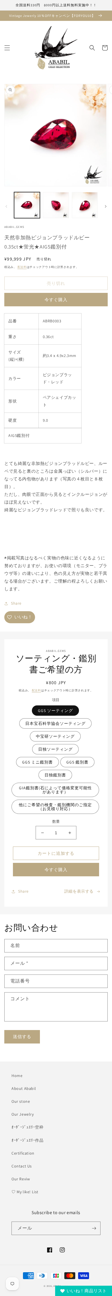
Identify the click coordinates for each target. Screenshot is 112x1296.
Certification (22, 1153)
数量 (56, 821)
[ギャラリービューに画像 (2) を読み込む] (56, 205)
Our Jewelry (22, 1114)
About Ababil (23, 1088)
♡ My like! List (24, 1191)
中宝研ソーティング (55, 736)
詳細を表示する (79, 891)
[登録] (94, 1228)
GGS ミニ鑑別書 (37, 762)
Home (16, 1075)
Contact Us (21, 1166)
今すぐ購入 (56, 299)
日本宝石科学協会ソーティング (55, 723)
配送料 (22, 267)
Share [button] (16, 603)
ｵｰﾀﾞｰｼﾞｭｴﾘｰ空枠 (27, 1127)
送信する (22, 1036)
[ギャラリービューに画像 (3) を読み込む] (85, 205)
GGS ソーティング (55, 710)
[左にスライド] (6, 206)
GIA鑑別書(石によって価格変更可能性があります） (55, 789)
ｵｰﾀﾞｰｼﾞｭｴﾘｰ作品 (27, 1140)
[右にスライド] (105, 206)
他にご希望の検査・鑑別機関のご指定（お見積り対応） (55, 806)
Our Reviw (20, 1178)
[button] (7, 48)
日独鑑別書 (55, 775)
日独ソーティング (55, 749)
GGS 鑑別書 (77, 762)
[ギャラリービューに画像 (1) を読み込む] (27, 205)
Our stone (20, 1101)
